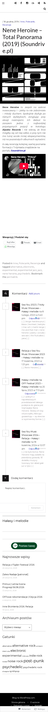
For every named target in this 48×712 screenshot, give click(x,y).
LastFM (32, 3)
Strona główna (18, 702)
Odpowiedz (34, 318)
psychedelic (24, 273)
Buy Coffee (14, 3)
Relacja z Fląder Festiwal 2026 (18, 565)
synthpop (14, 671)
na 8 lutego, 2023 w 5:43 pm (33, 315)
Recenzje (6, 25)
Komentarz (36, 508)
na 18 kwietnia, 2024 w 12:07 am (33, 445)
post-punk (33, 660)
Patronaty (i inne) (22, 705)
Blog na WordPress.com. (23, 698)
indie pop (25, 656)
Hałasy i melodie (15, 521)
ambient (39, 646)
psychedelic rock (32, 667)
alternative (16, 267)
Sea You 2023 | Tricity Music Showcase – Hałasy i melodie (33, 308)
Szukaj (43, 9)
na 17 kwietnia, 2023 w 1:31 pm (32, 361)
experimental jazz (27, 270)
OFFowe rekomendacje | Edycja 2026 (22, 597)
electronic (28, 267)
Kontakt (38, 705)
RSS (43, 3)
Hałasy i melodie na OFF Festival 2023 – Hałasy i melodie (32, 383)
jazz (40, 270)
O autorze (35, 702)
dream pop (6, 651)
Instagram (26, 3)
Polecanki (30, 21)
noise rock (15, 661)
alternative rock (24, 645)
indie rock (35, 655)
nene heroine (9, 273)
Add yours (34, 293)
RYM (38, 3)
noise (4, 661)
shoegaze (5, 671)
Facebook (20, 3)
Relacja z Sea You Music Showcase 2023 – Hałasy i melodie (33, 354)
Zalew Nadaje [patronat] (15, 574)
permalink (12, 277)
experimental (9, 270)
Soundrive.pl (18, 150)
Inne (22, 21)
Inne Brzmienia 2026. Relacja (17, 606)
